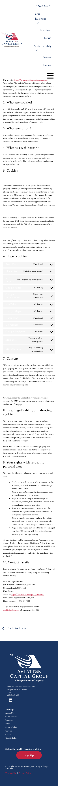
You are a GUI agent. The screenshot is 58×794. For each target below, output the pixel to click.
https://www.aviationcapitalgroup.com (30, 80)
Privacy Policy (25, 773)
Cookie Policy (11, 738)
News (7, 723)
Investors (9, 720)
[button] (50, 75)
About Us (9, 713)
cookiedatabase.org (11, 610)
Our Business (11, 716)
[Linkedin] (10, 700)
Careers (8, 730)
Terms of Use (11, 773)
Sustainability (11, 727)
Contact (8, 734)
